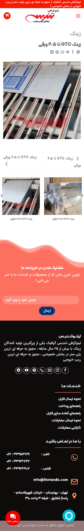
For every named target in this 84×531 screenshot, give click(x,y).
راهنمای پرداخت (69, 406)
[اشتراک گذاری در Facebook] (73, 52)
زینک (75, 34)
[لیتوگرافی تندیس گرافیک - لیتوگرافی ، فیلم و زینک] (42, 15)
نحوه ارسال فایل (69, 399)
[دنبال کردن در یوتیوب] (26, 370)
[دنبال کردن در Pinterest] (34, 370)
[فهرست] (78, 16)
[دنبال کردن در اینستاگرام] (57, 370)
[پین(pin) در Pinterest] (57, 52)
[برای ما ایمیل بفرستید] (49, 370)
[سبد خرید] (7, 15)
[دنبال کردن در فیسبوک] (65, 370)
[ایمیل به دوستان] (62, 52)
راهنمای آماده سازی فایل (63, 413)
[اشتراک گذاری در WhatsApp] (78, 52)
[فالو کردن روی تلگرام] (18, 370)
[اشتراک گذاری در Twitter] (67, 52)
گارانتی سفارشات (69, 427)
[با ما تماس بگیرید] (42, 370)
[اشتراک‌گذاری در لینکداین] (51, 52)
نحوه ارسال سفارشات (66, 420)
